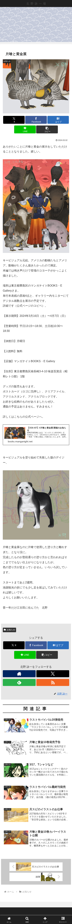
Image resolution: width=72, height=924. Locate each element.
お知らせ (11, 630)
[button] (47, 129)
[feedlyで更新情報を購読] (19, 682)
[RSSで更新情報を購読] (52, 682)
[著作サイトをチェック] (19, 673)
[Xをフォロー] (52, 673)
